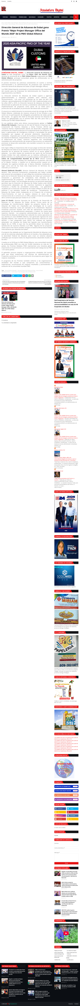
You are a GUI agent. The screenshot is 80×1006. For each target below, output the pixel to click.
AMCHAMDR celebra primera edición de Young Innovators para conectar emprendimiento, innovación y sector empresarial (66, 210)
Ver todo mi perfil (65, 125)
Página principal (58, 950)
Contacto (9, 1)
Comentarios (60, 277)
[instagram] (74, 1)
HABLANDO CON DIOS (72, 956)
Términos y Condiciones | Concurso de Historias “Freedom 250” (64, 204)
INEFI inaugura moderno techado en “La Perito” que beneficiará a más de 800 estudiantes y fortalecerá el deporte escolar (42, 994)
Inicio (3, 22)
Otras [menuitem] (71, 17)
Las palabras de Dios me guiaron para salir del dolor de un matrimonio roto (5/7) (66, 744)
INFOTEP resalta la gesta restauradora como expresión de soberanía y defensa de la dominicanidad (69, 912)
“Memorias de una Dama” (65, 795)
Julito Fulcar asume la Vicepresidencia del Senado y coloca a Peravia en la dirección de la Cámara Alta (70, 885)
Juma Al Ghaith (39, 270)
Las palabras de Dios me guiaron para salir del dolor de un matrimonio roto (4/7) (66, 747)
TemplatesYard (13, 1004)
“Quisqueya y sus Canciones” (65, 799)
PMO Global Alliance (6, 271)
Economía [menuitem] (40, 17)
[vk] (72, 815)
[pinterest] (76, 1)
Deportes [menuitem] (56, 17)
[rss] (60, 812)
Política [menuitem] (49, 17)
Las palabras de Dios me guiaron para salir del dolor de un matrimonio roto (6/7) (66, 741)
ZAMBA (67, 958)
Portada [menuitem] (5, 17)
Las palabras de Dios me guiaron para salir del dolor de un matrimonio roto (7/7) (66, 738)
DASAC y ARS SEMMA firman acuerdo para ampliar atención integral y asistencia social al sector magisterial (65, 396)
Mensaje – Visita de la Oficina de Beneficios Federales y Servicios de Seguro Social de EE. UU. (65, 199)
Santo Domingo (60, 175)
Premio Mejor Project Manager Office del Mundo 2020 (17, 22)
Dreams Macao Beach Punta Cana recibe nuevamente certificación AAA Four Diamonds (69, 903)
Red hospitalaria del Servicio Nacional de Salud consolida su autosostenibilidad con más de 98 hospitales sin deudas (66, 303)
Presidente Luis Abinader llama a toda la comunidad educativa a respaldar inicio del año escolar (17, 972)
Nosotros (4, 1)
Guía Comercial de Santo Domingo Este (59, 953)
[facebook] (71, 1)
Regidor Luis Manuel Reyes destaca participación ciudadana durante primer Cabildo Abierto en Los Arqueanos (16, 982)
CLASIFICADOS (70, 960)
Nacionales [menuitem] (32, 17)
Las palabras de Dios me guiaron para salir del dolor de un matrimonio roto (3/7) (66, 750)
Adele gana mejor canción (65, 790)
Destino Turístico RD (59, 450)
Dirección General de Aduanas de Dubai (26, 270)
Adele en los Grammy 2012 (65, 786)
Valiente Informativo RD (60, 408)
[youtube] (60, 819)
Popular (56, 835)
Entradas (59, 275)
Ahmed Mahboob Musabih (11, 270)
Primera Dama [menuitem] (23, 17)
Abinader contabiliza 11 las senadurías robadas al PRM (69, 985)
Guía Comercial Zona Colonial (72, 953)
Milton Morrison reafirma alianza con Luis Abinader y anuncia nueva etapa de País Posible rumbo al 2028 (69, 894)
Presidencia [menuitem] (13, 17)
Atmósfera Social (58, 471)
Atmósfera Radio (58, 387)
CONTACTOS (57, 960)
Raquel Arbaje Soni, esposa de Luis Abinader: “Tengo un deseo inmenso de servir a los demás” (70, 971)
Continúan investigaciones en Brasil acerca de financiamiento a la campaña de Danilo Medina (70, 979)
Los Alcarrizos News (71, 950)
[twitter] (72, 808)
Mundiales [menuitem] (64, 17)
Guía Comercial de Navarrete (58, 956)
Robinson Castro (6, 37)
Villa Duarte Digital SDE (60, 429)
